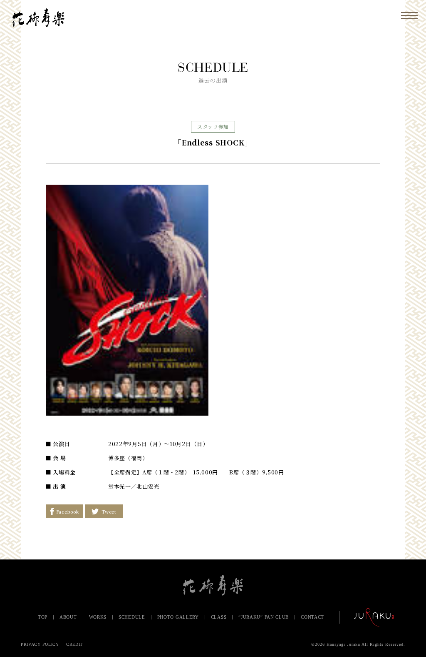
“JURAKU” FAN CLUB (263, 616)
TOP (42, 616)
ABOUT (68, 616)
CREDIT (74, 644)
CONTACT (312, 616)
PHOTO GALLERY (178, 616)
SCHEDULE (132, 616)
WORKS (98, 616)
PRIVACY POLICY (40, 644)
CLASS (219, 616)
